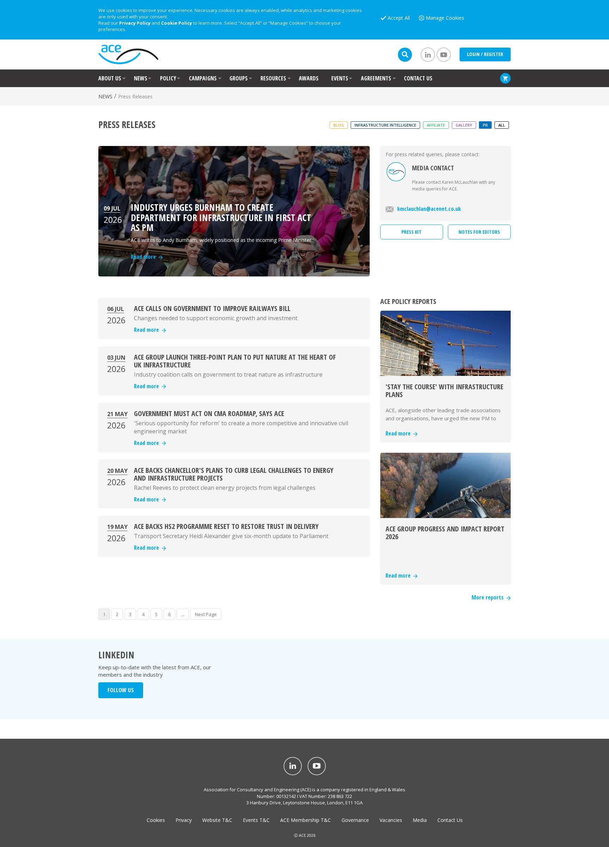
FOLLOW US (120, 690)
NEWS (140, 78)
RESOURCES (273, 78)
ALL (501, 125)
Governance (355, 820)
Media (420, 820)
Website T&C (217, 820)
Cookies (156, 820)
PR (485, 125)
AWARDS (309, 78)
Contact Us (450, 820)
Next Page (206, 614)
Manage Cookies (445, 17)
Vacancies (391, 820)
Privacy (184, 820)
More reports (489, 597)
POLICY (168, 78)
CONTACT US (418, 78)
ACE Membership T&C (305, 820)
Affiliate (436, 125)
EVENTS (339, 78)
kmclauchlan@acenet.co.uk (429, 209)
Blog (338, 125)
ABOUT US (109, 78)
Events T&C (256, 820)
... (182, 614)
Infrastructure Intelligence (385, 125)
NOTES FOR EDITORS (479, 231)
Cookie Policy (176, 23)
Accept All (399, 17)
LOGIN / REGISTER (485, 54)
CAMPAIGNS (203, 78)
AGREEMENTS (376, 78)
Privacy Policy (134, 23)
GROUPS (238, 78)
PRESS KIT (411, 231)
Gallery (464, 125)
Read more (148, 330)
